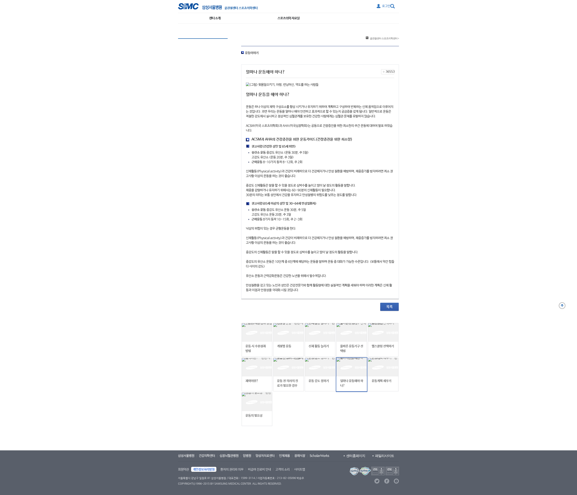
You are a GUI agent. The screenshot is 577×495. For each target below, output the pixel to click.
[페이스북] (386, 481)
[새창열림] (374, 471)
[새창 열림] (200, 6)
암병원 (247, 456)
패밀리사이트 (384, 456)
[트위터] (377, 481)
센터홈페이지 (355, 456)
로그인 (386, 6)
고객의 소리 (282, 469)
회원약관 (183, 469)
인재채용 (284, 456)
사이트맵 (299, 469)
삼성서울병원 (186, 456)
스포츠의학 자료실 (288, 18)
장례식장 (299, 456)
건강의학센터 (207, 456)
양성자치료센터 (265, 456)
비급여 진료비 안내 (259, 469)
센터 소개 (214, 18)
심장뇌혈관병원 (229, 456)
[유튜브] (396, 481)
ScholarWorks (319, 456)
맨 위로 (562, 305)
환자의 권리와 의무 (231, 469)
